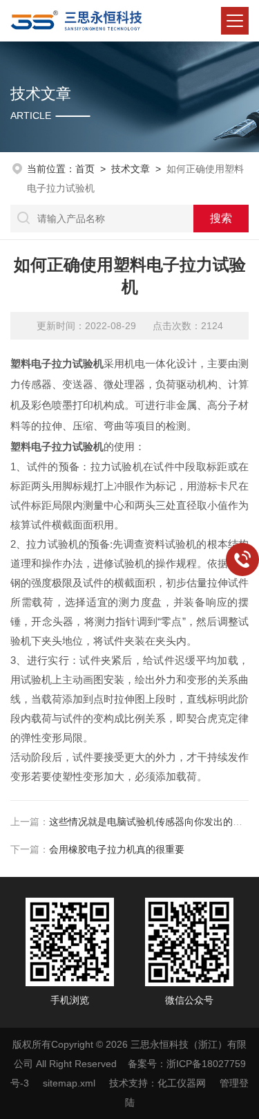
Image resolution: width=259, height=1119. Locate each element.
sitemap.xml (69, 1083)
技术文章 (130, 168)
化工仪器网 (181, 1083)
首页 (85, 168)
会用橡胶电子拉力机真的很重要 (116, 849)
